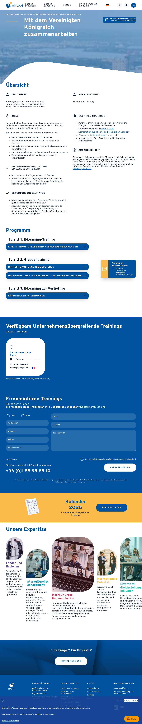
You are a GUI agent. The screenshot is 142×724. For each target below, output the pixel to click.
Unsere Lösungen (30, 5)
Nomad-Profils (106, 129)
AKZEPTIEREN (131, 701)
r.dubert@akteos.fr (82, 168)
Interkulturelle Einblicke (88, 5)
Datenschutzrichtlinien (106, 459)
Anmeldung (123, 384)
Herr (13, 416)
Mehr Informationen (10, 721)
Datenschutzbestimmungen (112, 480)
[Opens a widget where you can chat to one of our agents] (131, 719)
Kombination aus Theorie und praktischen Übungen (103, 132)
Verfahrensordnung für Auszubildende (123, 693)
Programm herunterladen (122, 269)
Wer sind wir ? (93, 688)
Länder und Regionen (35, 15)
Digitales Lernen (39, 694)
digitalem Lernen (98, 135)
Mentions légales (121, 688)
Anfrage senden (120, 467)
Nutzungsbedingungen (64, 482)
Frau (28, 416)
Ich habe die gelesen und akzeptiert (110, 459)
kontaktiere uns (71, 661)
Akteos (67, 5)
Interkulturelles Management (67, 693)
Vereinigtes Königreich (69, 15)
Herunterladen (111, 507)
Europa (51, 15)
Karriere (90, 695)
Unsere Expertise (49, 5)
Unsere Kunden (93, 692)
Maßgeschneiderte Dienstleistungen (40, 689)
